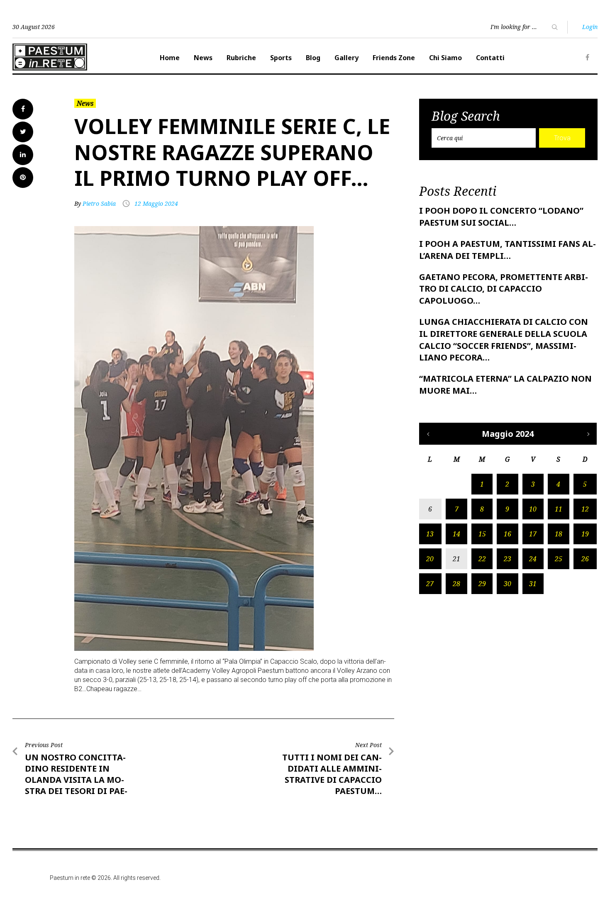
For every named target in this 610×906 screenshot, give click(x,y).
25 (558, 558)
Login (590, 27)
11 (558, 509)
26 (585, 558)
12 (585, 509)
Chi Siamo (445, 57)
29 (482, 583)
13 (430, 533)
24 (533, 558)
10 (533, 509)
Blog (313, 57)
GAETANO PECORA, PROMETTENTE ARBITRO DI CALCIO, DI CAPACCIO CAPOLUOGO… (503, 289)
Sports (281, 57)
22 (482, 558)
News (203, 57)
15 (482, 533)
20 (430, 558)
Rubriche (241, 57)
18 (558, 533)
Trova (562, 138)
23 (507, 558)
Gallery (346, 57)
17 (533, 533)
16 (507, 533)
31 (533, 583)
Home (170, 57)
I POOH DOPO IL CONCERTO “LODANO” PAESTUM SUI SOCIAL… (501, 216)
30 (507, 583)
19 (585, 533)
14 (456, 533)
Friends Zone (394, 57)
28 (456, 583)
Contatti (490, 57)
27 (430, 583)
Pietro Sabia (99, 203)
